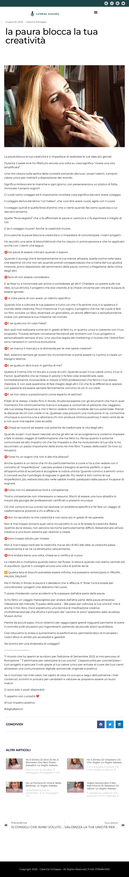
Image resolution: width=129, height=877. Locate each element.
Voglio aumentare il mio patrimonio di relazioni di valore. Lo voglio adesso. (103, 785)
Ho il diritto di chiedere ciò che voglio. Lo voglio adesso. (104, 761)
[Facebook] (106, 3)
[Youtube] (123, 3)
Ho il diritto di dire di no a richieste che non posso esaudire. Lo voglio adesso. (42, 762)
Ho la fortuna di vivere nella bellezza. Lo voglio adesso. (43, 784)
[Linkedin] (117, 3)
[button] (95, 12)
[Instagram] (112, 3)
